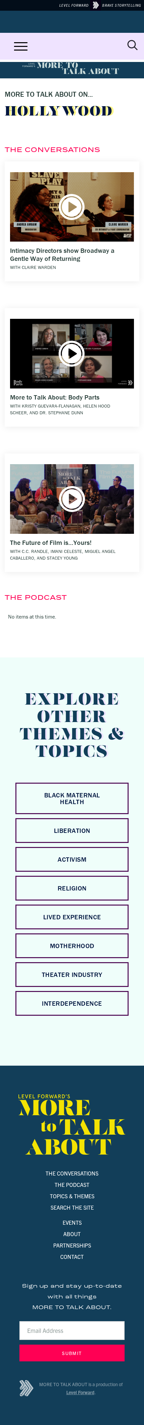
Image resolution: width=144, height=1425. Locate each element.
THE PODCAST (72, 1184)
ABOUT (72, 1233)
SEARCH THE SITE (72, 1207)
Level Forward (80, 1392)
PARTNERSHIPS (72, 1245)
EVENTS (72, 1222)
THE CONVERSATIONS (72, 1173)
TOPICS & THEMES (72, 1196)
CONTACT (72, 1256)
